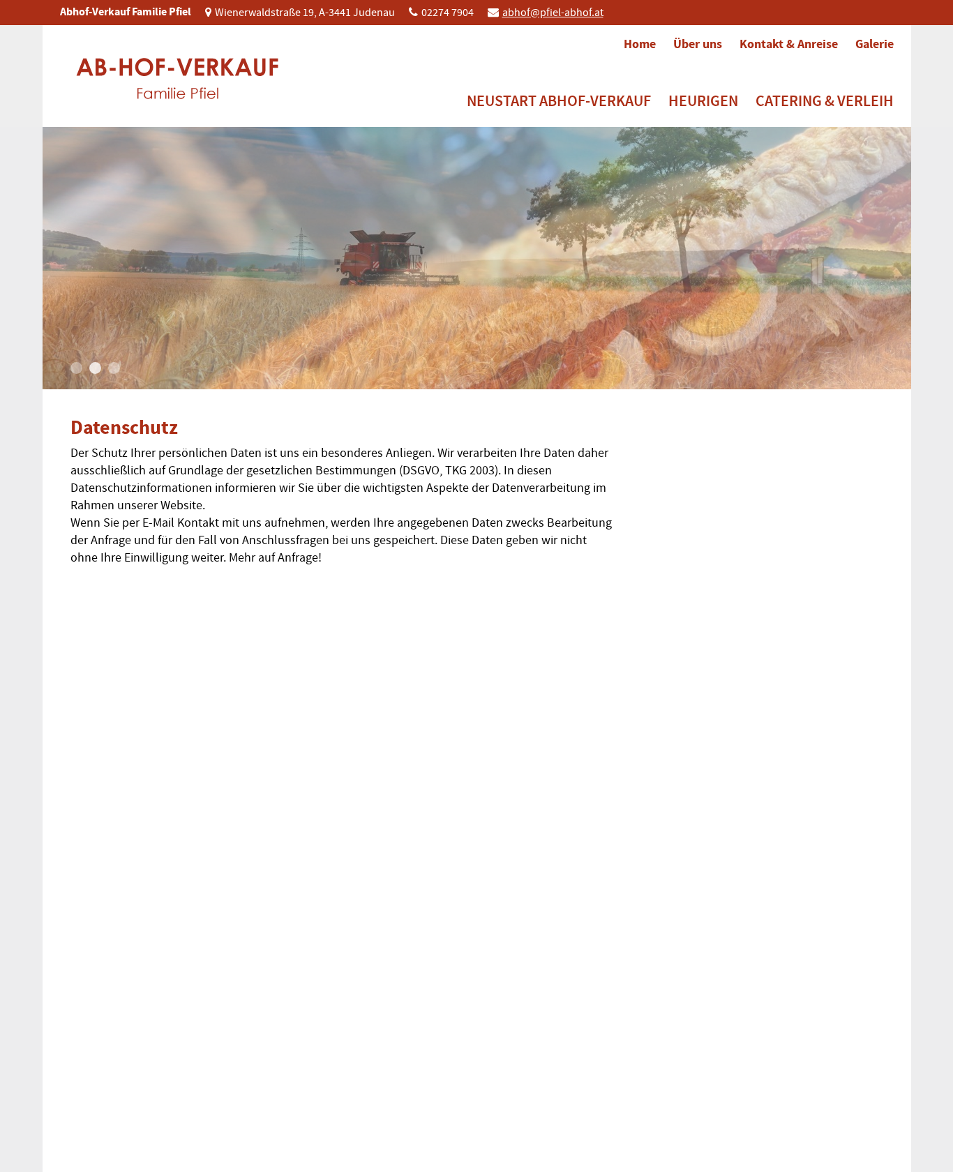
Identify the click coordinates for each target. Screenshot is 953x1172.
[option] (477, 258)
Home (640, 44)
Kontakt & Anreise (789, 44)
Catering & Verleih (825, 101)
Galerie (874, 44)
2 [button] (95, 368)
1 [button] (76, 368)
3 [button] (114, 368)
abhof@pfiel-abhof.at (552, 13)
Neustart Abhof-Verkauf (559, 101)
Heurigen (703, 101)
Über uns (697, 44)
